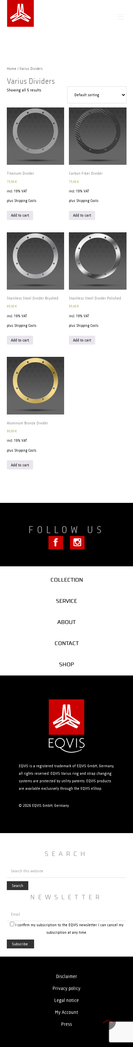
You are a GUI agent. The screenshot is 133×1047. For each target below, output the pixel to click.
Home (11, 68)
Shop (66, 664)
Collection (66, 579)
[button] (120, 17)
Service (66, 601)
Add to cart (20, 215)
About (66, 622)
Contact (67, 643)
